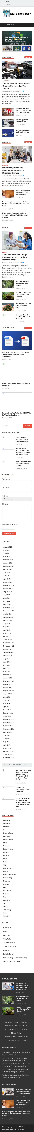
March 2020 (7, 748)
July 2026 (6, 550)
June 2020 (6, 738)
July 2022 (6, 659)
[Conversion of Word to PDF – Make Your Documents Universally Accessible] (17, 340)
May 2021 (6, 703)
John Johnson (18, 175)
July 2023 (6, 623)
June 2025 (6, 576)
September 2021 (8, 691)
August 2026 (7, 547)
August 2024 (7, 592)
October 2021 (7, 687)
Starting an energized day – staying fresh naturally (23, 294)
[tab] (7, 765)
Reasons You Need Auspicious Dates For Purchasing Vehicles (23, 110)
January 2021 (7, 716)
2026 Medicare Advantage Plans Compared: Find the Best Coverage (14, 257)
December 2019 (8, 758)
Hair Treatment (8, 868)
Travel (5, 913)
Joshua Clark (18, 91)
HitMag (21, 1129)
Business (5, 165)
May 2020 (6, 742)
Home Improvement (9, 874)
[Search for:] (17, 426)
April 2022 (6, 668)
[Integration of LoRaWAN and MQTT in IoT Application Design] (17, 401)
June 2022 (6, 662)
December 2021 (8, 681)
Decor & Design (8, 833)
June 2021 (6, 700)
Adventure (6, 820)
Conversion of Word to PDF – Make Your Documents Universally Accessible (15, 354)
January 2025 (7, 582)
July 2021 (6, 697)
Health (4, 252)
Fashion (6, 846)
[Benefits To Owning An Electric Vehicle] (8, 130)
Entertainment (8, 839)
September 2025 (8, 566)
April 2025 (6, 579)
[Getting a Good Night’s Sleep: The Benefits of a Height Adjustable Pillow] (8, 448)
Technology (7, 910)
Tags (25, 765)
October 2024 (7, 588)
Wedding (6, 916)
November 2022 (8, 646)
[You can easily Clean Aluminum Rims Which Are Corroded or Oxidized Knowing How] (8, 799)
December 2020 (8, 719)
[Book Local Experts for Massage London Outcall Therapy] (8, 191)
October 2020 (7, 726)
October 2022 (7, 649)
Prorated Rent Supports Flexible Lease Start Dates (22, 439)
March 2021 (7, 710)
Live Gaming (7, 878)
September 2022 (8, 652)
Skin (4, 903)
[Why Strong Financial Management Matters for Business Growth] (17, 155)
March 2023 (7, 633)
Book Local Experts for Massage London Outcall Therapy (23, 192)
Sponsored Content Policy (12, 961)
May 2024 (6, 601)
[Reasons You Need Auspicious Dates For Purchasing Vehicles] (8, 109)
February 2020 (8, 751)
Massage (6, 884)
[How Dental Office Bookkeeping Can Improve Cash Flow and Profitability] (17, 38)
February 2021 (8, 713)
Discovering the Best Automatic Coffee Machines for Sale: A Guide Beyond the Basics (16, 204)
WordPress (13, 1129)
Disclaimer (6, 950)
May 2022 (6, 665)
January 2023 (7, 639)
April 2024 (6, 604)
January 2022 (7, 678)
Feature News (8, 849)
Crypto (5, 830)
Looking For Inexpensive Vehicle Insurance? (23, 789)
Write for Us (7, 939)
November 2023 (8, 611)
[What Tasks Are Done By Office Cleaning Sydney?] (8, 462)
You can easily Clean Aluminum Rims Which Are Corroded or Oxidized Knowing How (23, 802)
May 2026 (6, 556)
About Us (6, 935)
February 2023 (8, 636)
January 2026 (7, 563)
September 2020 (8, 729)
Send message (9, 533)
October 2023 (7, 614)
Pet (4, 887)
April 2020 (6, 745)
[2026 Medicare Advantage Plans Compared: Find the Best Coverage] (17, 232)
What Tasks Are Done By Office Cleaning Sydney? (23, 463)
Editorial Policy (8, 954)
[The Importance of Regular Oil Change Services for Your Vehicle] (17, 70)
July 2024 (6, 595)
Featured (6, 852)
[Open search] (29, 25)
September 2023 (8, 617)
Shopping (6, 900)
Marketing (6, 881)
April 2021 (6, 706)
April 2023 (6, 630)
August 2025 (7, 569)
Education (6, 836)
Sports (5, 906)
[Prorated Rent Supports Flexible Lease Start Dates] (8, 437)
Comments (17, 765)
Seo (4, 897)
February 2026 (8, 560)
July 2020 (6, 735)
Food (5, 858)
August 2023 (7, 620)
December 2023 (8, 607)
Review (5, 894)
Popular (7, 765)
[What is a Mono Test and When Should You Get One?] (8, 315)
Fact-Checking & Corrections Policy (15, 958)
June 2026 (6, 553)
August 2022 (7, 655)
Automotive (5, 80)
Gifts (4, 865)
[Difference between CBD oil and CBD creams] (8, 281)
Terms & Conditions (9, 946)
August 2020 (7, 732)
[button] (29, 38)
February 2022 (8, 675)
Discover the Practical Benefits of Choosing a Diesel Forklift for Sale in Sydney (15, 215)
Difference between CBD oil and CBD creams (22, 283)
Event (5, 842)
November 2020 (8, 722)
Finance (6, 855)
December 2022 (8, 643)
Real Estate (7, 890)
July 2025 (6, 572)
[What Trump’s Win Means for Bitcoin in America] (17, 372)
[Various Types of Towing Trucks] (8, 120)
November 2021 (8, 684)
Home (5, 931)
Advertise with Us (9, 943)
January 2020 (7, 754)
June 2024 (6, 598)
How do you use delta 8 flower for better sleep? (23, 305)
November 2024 (8, 585)
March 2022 (7, 671)
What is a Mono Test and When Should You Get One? (24, 317)
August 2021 (7, 694)
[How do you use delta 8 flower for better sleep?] (8, 304)
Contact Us (7, 928)
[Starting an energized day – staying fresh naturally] (8, 292)
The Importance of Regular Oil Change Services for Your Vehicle (16, 86)
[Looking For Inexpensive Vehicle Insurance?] (8, 787)
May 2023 (6, 627)
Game (5, 862)
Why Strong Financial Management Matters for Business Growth (14, 170)
